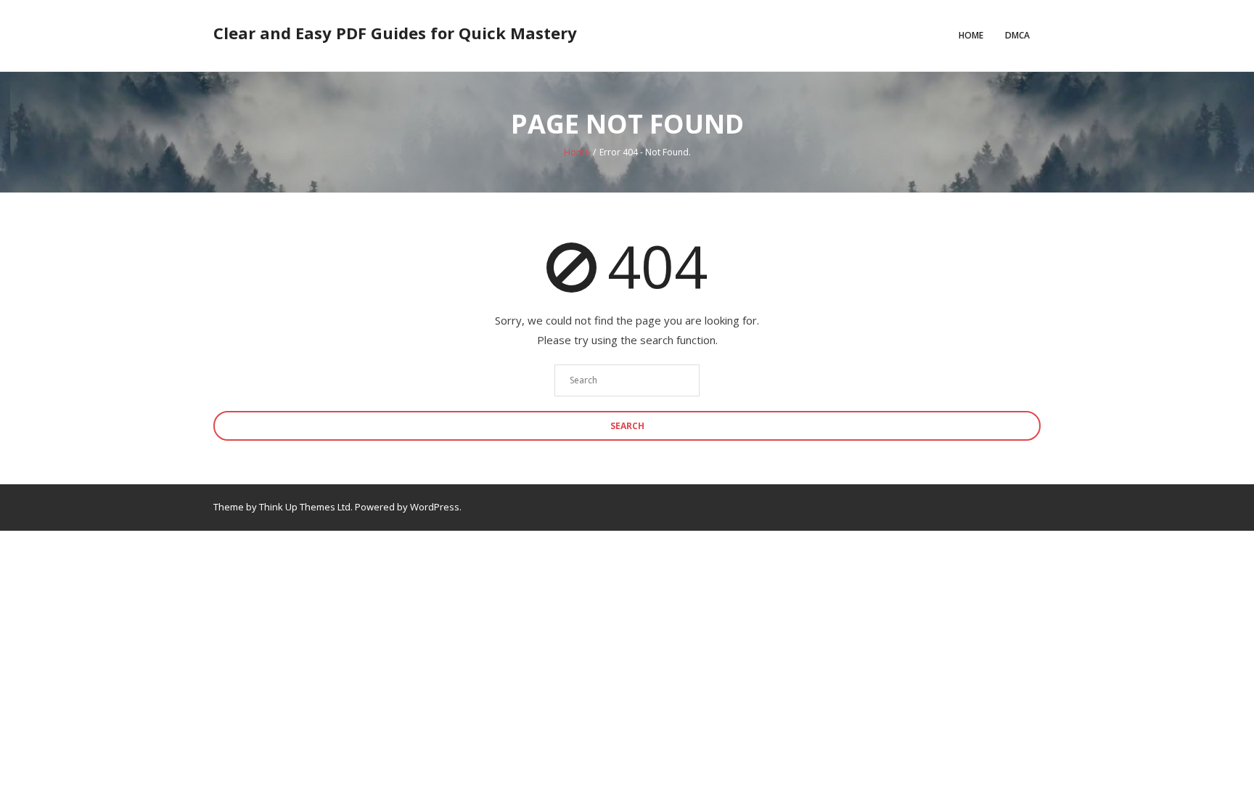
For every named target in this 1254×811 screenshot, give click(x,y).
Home (971, 35)
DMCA (1017, 35)
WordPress (434, 506)
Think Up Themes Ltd (305, 506)
